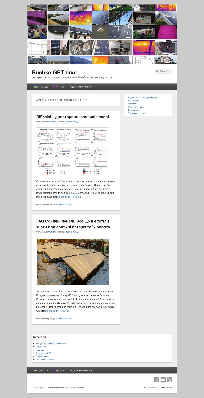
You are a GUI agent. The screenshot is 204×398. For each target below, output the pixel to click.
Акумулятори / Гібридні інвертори (143, 97)
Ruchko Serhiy (72, 121)
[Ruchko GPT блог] (102, 63)
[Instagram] (169, 379)
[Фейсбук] (156, 379)
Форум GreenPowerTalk (80, 86)
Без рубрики (133, 100)
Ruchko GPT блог (55, 72)
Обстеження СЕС (136, 106)
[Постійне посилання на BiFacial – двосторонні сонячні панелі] (72, 177)
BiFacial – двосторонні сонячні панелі (72, 116)
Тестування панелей (137, 113)
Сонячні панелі (64, 204)
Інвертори (132, 103)
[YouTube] (163, 379)
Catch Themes (165, 387)
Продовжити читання (70, 196)
